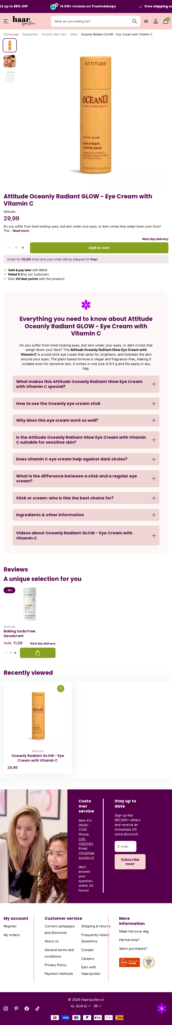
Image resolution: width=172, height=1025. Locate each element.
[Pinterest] (16, 1008)
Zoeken (134, 21)
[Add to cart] (38, 653)
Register (10, 926)
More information (132, 920)
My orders (12, 935)
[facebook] (27, 1008)
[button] (22, 247)
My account (16, 918)
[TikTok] (37, 1008)
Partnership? (129, 940)
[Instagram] (6, 1008)
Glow (73, 34)
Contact (87, 950)
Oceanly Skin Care (54, 34)
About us (52, 941)
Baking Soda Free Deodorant (19, 633)
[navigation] (10, 45)
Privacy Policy (55, 965)
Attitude (9, 211)
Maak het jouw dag (134, 931)
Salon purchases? (133, 949)
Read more (21, 230)
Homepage (11, 34)
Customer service (63, 918)
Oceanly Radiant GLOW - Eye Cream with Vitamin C (37, 758)
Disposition (30, 34)
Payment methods (59, 974)
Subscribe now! (130, 861)
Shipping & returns (96, 926)
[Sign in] (155, 21)
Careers (87, 959)
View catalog (6, 21)
